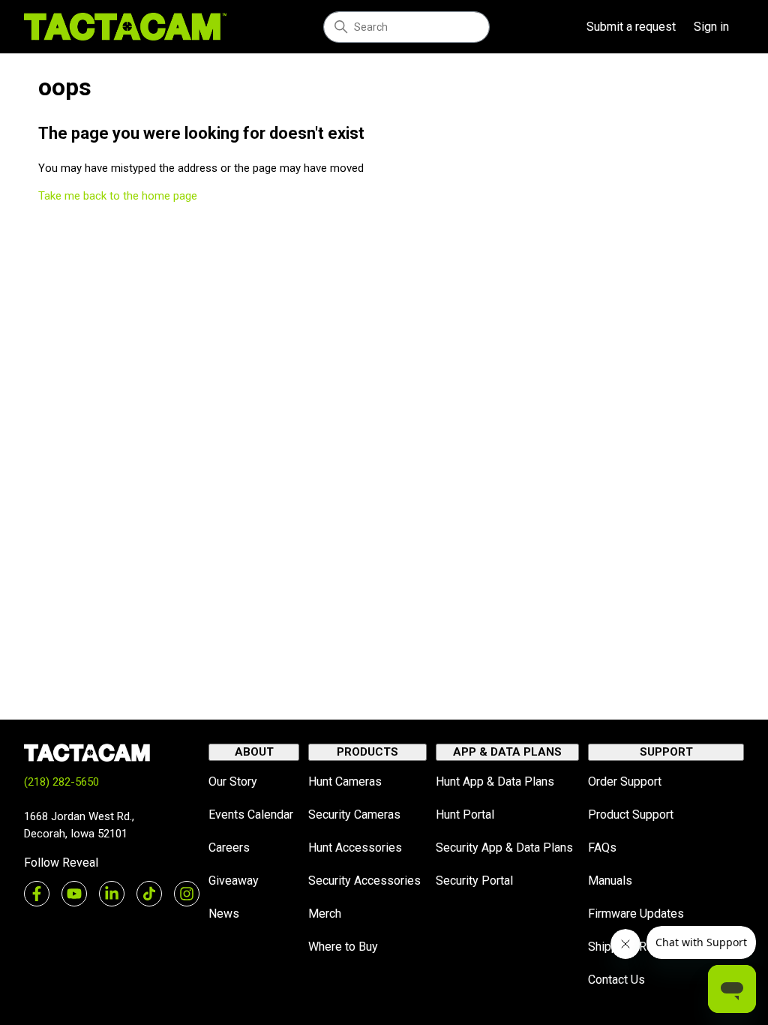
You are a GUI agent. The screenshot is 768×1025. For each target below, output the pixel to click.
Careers (229, 847)
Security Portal (474, 880)
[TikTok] (149, 893)
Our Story (232, 781)
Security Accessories (364, 880)
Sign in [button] (711, 27)
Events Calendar (250, 814)
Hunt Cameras (345, 781)
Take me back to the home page (117, 196)
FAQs (602, 847)
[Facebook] (37, 893)
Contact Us (616, 979)
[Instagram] (187, 893)
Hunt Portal (465, 814)
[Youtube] (74, 893)
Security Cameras (354, 814)
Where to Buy (343, 946)
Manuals (610, 880)
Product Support (631, 814)
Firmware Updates (636, 913)
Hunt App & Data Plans (495, 781)
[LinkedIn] (111, 893)
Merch (324, 913)
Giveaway (233, 880)
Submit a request (631, 27)
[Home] (125, 27)
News (223, 913)
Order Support (625, 781)
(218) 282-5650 (61, 782)
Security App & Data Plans (504, 847)
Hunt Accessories (355, 847)
